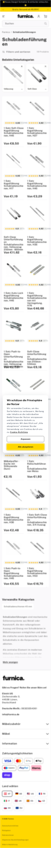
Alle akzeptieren (25, 447)
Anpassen (25, 439)
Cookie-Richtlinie (19, 432)
